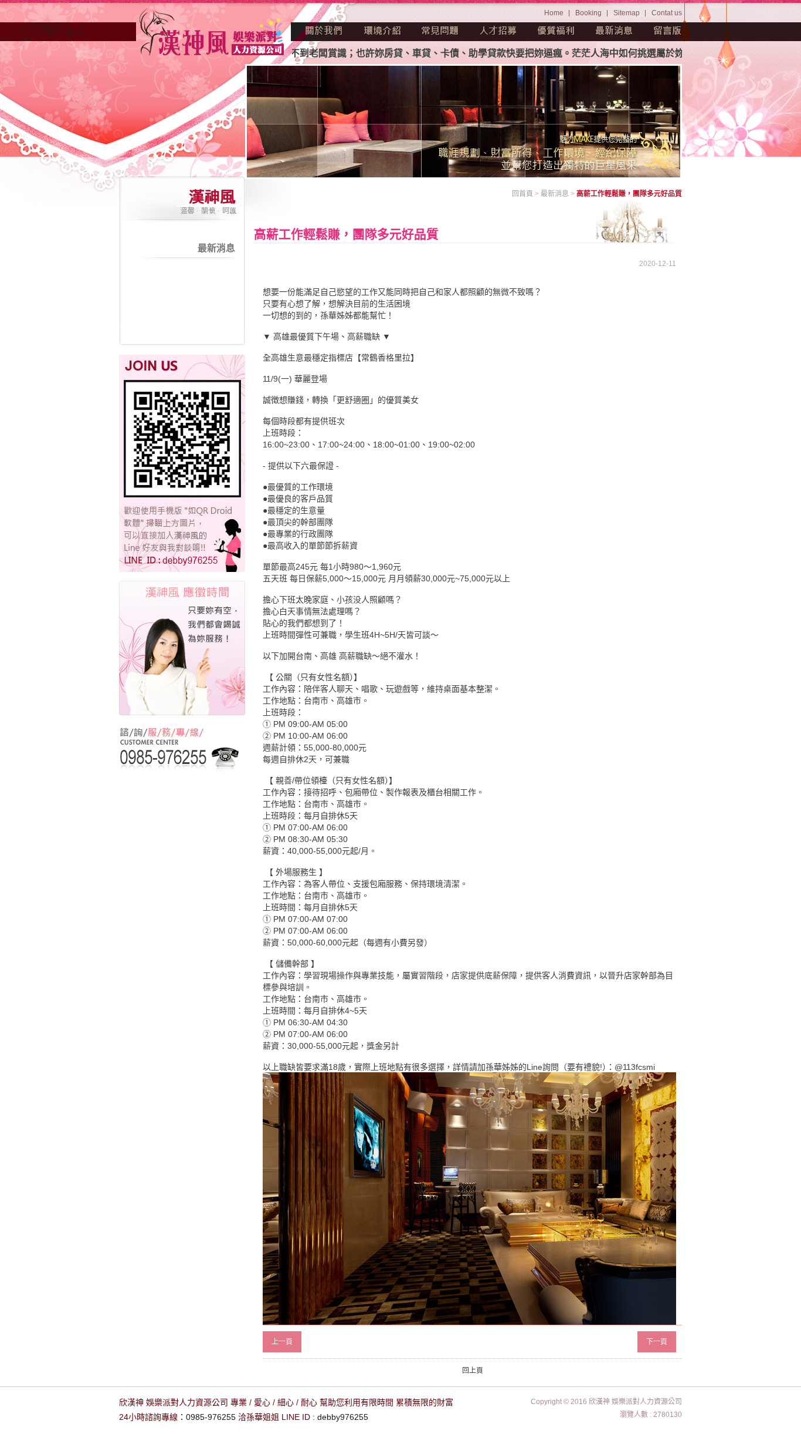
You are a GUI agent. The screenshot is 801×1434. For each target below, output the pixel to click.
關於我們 (324, 30)
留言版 (668, 30)
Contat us (666, 13)
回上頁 (472, 1370)
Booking (588, 13)
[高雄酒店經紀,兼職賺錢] (213, 34)
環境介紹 (382, 30)
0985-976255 (211, 1417)
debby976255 (342, 1417)
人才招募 (498, 30)
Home (554, 13)
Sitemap (626, 13)
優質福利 (556, 30)
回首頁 (522, 194)
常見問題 (440, 30)
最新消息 (614, 30)
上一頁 (282, 1342)
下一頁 (656, 1342)
